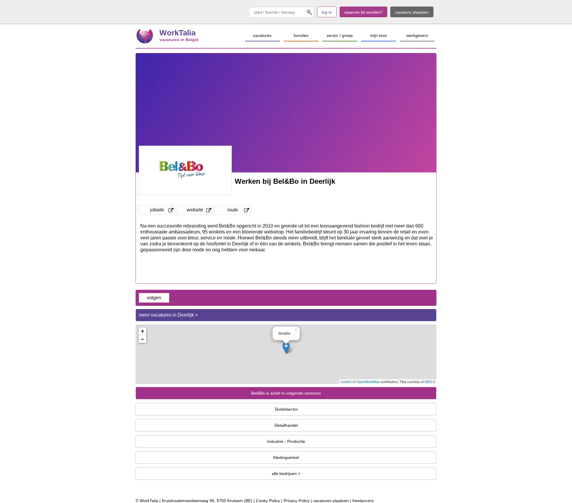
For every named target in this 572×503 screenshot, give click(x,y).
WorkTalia (177, 33)
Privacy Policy (297, 500)
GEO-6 (430, 381)
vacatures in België (178, 39)
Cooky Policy (268, 500)
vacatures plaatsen (331, 500)
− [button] (142, 339)
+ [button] (142, 331)
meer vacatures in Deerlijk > (168, 314)
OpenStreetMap (368, 381)
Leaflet (346, 381)
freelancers (363, 500)
